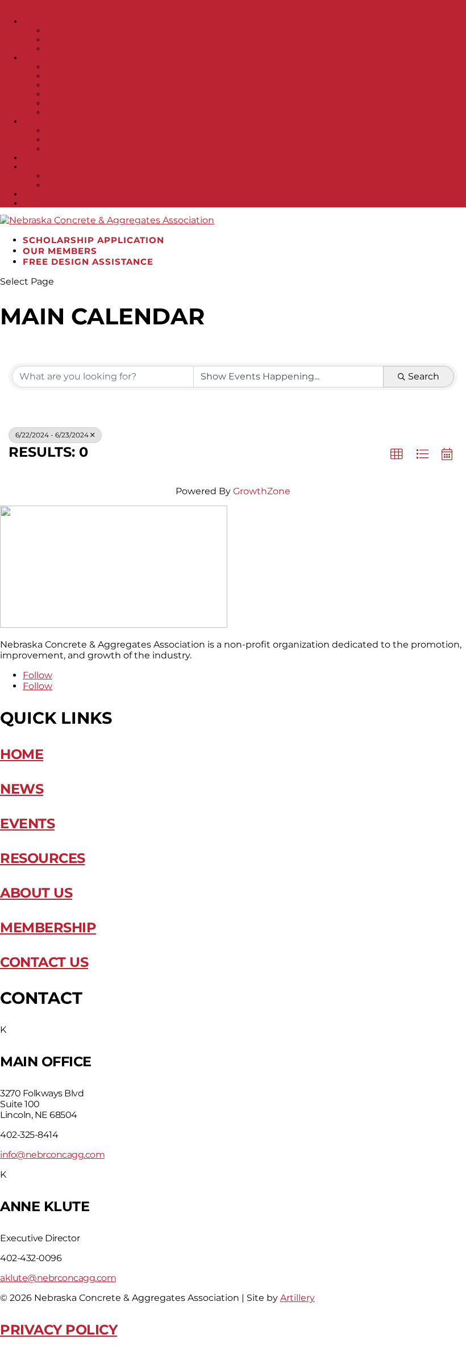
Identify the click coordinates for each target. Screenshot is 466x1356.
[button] (396, 454)
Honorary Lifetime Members (115, 39)
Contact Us (44, 962)
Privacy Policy (58, 1329)
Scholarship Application (93, 240)
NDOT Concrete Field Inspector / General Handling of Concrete (208, 184)
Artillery (297, 1297)
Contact (43, 202)
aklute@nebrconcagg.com (58, 1277)
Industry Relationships (104, 84)
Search (423, 376)
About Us (45, 21)
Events (40, 193)
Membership (52, 57)
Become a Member (89, 93)
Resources (49, 121)
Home (21, 754)
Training (44, 166)
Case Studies (76, 139)
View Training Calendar (106, 175)
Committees (73, 48)
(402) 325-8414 (32, 4)
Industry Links (82, 130)
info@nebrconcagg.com (52, 1154)
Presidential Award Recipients (124, 30)
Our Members (78, 66)
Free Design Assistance (88, 261)
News (36, 157)
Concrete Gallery (90, 148)
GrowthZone (261, 491)
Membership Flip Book (100, 111)
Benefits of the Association (115, 102)
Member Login (80, 75)
